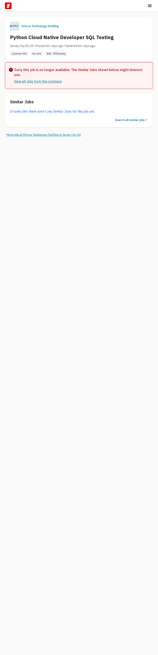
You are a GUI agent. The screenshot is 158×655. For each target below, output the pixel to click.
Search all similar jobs (130, 120)
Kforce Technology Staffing (40, 26)
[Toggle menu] (149, 6)
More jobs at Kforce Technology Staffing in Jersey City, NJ (44, 135)
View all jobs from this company (38, 81)
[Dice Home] (8, 5)
